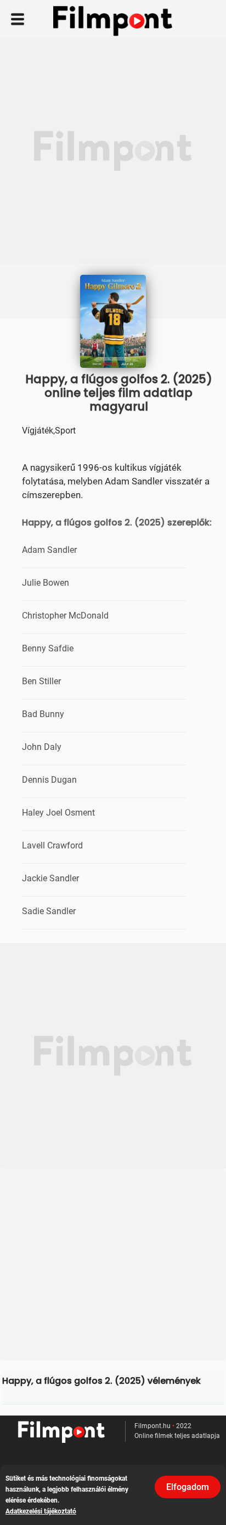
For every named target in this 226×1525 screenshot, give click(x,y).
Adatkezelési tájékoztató (40, 1511)
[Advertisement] (113, 151)
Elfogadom (187, 1487)
